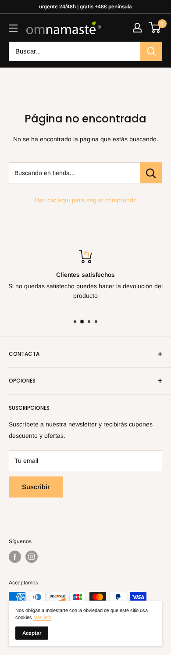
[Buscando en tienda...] (151, 172)
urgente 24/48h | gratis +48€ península (85, 7)
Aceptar (31, 633)
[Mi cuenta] (137, 27)
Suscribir (36, 486)
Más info (42, 617)
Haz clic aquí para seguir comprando (86, 200)
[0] (155, 27)
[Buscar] (151, 51)
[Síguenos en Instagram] (31, 557)
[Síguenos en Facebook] (15, 557)
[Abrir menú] (13, 28)
